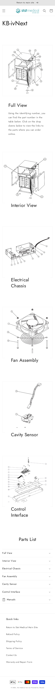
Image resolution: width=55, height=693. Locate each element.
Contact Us (11, 655)
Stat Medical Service (23, 688)
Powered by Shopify (37, 688)
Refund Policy (13, 634)
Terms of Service (14, 648)
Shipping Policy (14, 641)
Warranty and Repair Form (19, 662)
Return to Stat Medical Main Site (22, 627)
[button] (3, 10)
